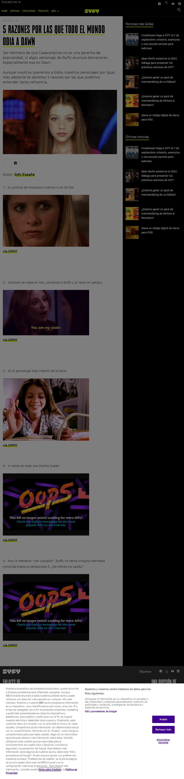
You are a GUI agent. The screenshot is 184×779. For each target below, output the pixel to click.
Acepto (163, 719)
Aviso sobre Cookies (49, 769)
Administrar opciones (163, 741)
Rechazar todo (163, 729)
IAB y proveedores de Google (101, 711)
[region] (92, 731)
